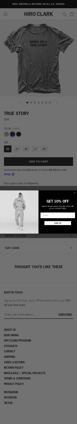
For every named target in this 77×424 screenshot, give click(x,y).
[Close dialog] (74, 192)
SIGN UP (58, 223)
